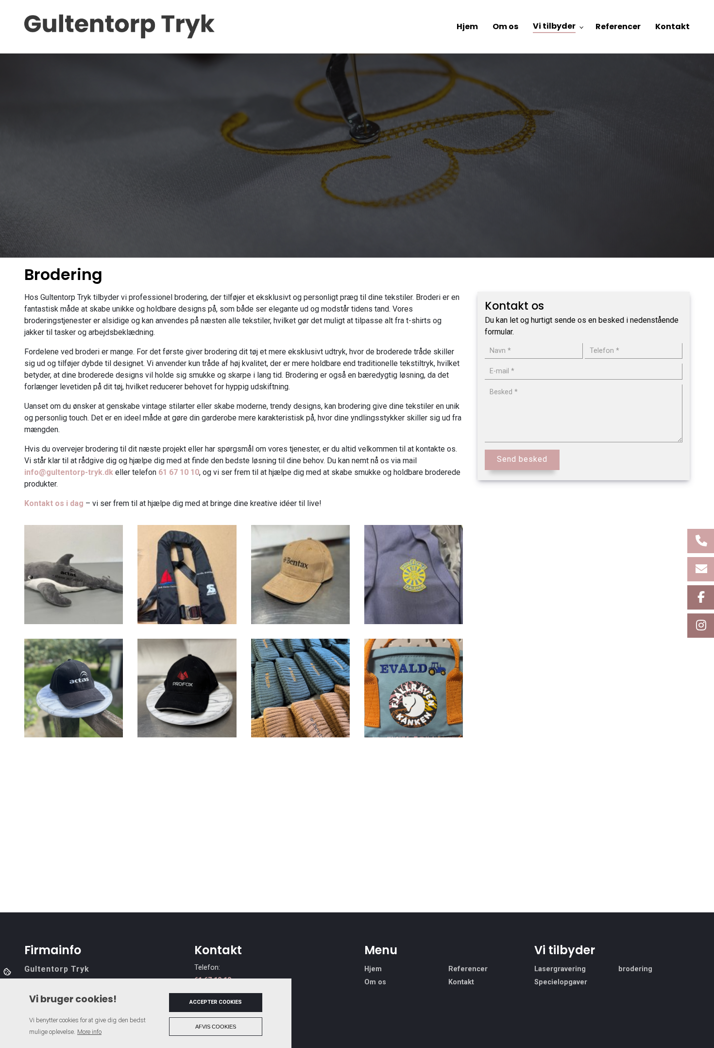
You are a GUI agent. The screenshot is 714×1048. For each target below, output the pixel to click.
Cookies (8, 971)
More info (89, 1031)
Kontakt (461, 982)
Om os (375, 982)
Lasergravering (560, 969)
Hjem (373, 969)
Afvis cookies (215, 1027)
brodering (635, 969)
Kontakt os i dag (54, 503)
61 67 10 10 (178, 472)
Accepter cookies (215, 1002)
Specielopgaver (560, 982)
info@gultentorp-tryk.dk (68, 472)
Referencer (468, 969)
